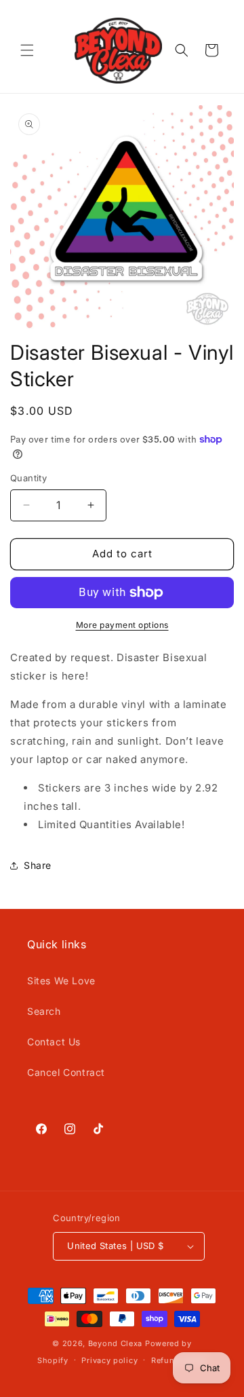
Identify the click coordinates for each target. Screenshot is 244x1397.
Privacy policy (109, 1360)
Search (44, 1011)
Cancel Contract (66, 1072)
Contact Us (54, 1041)
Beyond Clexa (115, 1343)
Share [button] (38, 865)
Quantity (28, 477)
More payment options (122, 625)
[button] (27, 50)
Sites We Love (61, 980)
